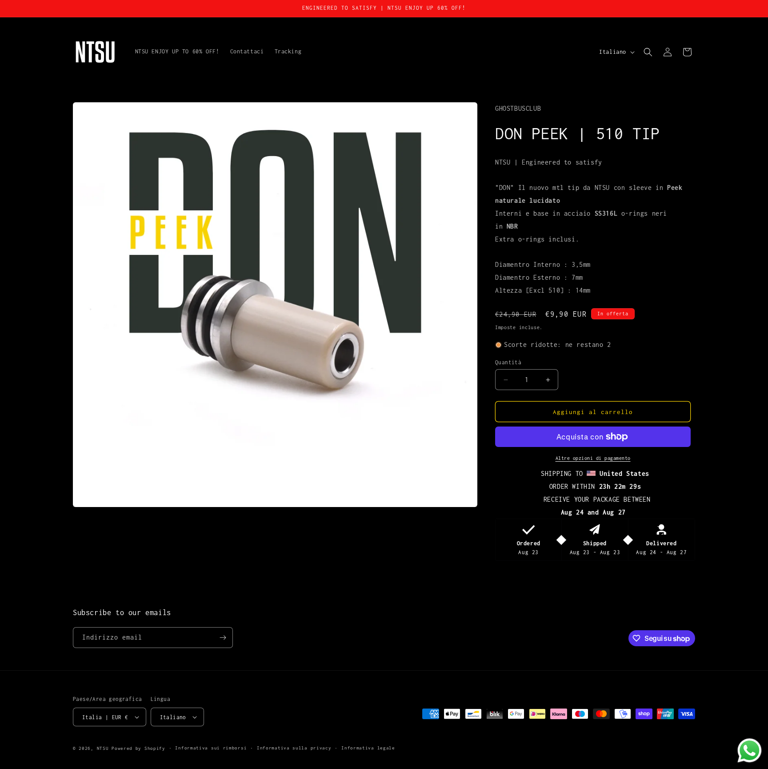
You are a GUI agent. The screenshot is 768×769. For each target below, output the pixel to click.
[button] (648, 52)
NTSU (103, 748)
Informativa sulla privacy (294, 747)
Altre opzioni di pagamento (593, 458)
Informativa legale (368, 747)
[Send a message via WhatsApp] (750, 751)
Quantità (508, 362)
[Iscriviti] (222, 637)
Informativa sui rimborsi (211, 747)
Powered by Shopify (138, 748)
